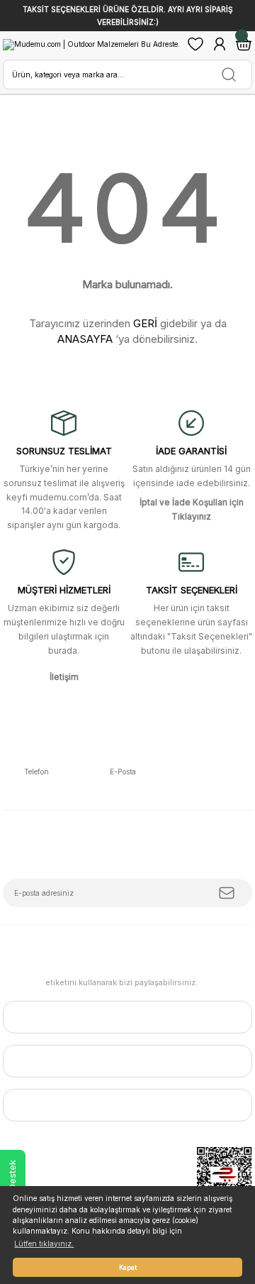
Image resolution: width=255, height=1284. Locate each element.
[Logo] (91, 44)
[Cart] (243, 44)
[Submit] (226, 893)
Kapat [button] (128, 1267)
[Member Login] (219, 44)
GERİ (145, 323)
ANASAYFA (85, 339)
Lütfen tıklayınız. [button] (44, 1243)
